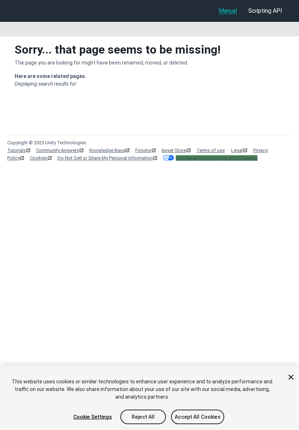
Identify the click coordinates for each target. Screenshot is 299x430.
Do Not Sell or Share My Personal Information (105, 158)
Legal (237, 150)
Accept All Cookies (198, 417)
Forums (143, 150)
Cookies (38, 158)
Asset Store (174, 150)
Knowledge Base (107, 150)
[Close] (291, 377)
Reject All (143, 417)
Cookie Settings (92, 417)
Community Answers (57, 150)
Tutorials (16, 150)
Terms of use (211, 150)
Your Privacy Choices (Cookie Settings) (216, 158)
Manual (228, 10)
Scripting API (265, 10)
